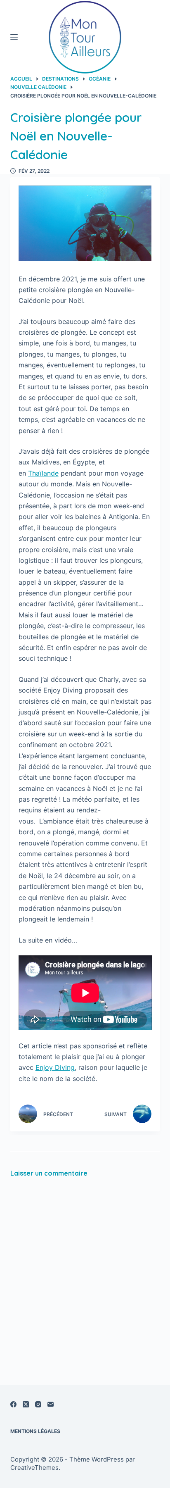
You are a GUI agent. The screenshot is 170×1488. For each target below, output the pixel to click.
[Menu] (14, 37)
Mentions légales (35, 1431)
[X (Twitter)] (26, 1404)
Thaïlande (43, 473)
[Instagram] (38, 1404)
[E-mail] (50, 1404)
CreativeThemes (34, 1467)
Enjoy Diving (55, 1067)
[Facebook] (13, 1404)
